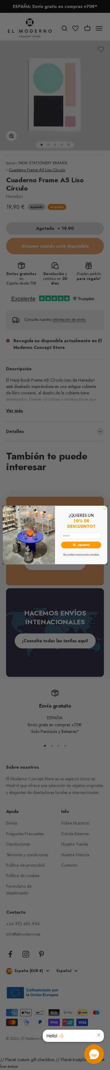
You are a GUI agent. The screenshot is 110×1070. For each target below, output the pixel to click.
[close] (99, 1035)
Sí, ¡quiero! (81, 545)
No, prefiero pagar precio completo (81, 554)
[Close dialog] (105, 508)
